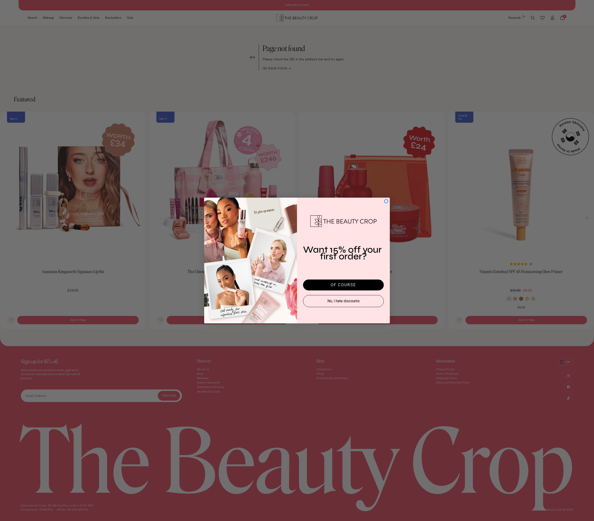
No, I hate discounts (343, 301)
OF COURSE (343, 284)
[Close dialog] (386, 201)
